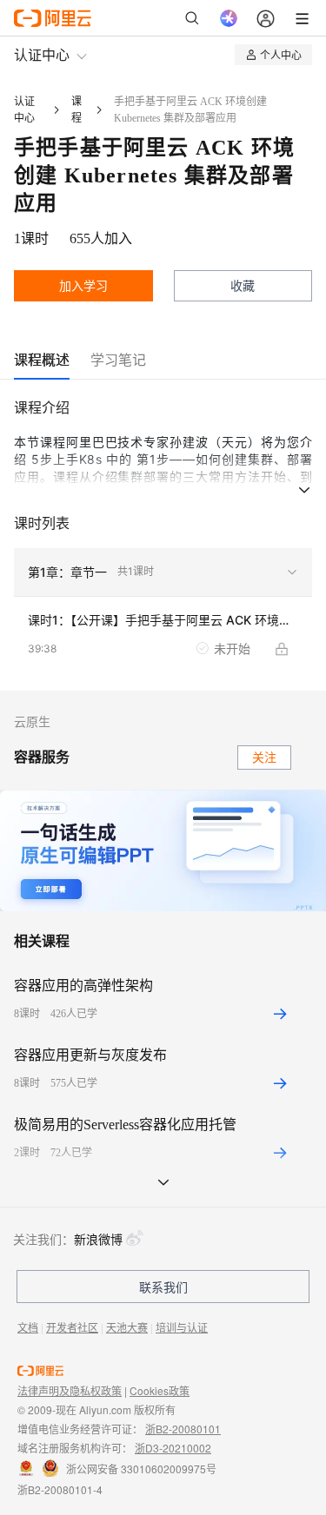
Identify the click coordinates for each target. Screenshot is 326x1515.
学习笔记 (118, 359)
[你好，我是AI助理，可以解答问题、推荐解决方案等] (228, 18)
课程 (76, 110)
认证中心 (42, 54)
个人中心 (281, 54)
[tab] (42, 360)
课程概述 (42, 359)
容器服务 (42, 757)
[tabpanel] (163, 544)
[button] (163, 572)
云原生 (32, 722)
